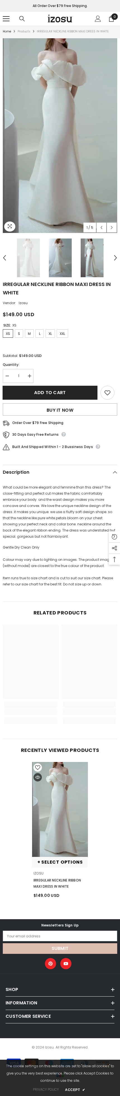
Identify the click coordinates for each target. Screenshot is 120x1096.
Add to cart (49, 392)
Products (24, 31)
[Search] (22, 18)
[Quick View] (37, 777)
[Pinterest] (50, 963)
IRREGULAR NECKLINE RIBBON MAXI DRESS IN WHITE (57, 883)
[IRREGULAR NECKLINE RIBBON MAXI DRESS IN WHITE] (60, 809)
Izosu (23, 303)
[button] (101, 227)
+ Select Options (60, 862)
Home (7, 31)
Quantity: (11, 364)
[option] (60, 135)
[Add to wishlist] (107, 393)
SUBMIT (60, 948)
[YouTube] (65, 963)
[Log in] (98, 19)
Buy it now (60, 410)
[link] (30, 712)
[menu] (6, 18)
